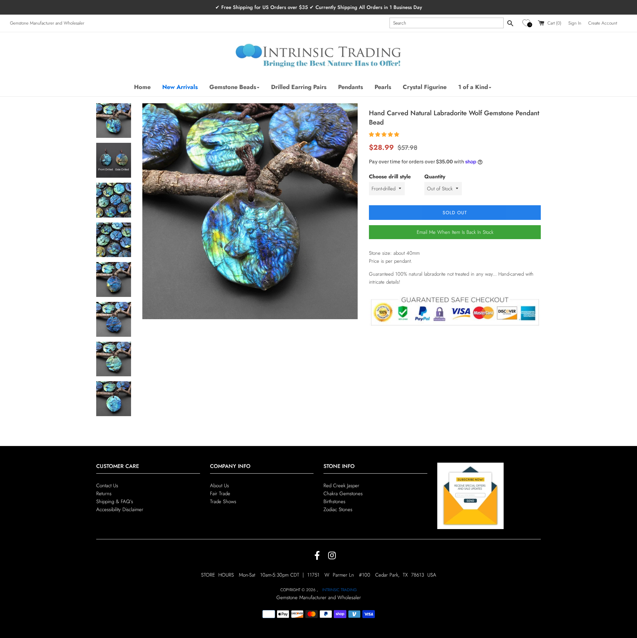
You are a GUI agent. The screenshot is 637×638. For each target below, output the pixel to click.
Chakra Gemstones (343, 493)
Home (142, 87)
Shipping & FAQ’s (114, 501)
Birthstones (334, 501)
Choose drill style (390, 176)
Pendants (350, 87)
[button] (527, 23)
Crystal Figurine (425, 87)
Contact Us (107, 485)
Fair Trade (220, 493)
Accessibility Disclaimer (119, 509)
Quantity (434, 176)
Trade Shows (223, 501)
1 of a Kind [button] (473, 87)
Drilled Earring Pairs (298, 87)
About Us (219, 485)
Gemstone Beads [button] (232, 87)
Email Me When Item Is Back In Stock (455, 232)
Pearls (383, 87)
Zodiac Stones (337, 509)
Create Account (602, 23)
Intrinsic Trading (339, 590)
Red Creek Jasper (341, 485)
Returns (103, 493)
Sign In (574, 23)
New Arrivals (180, 87)
